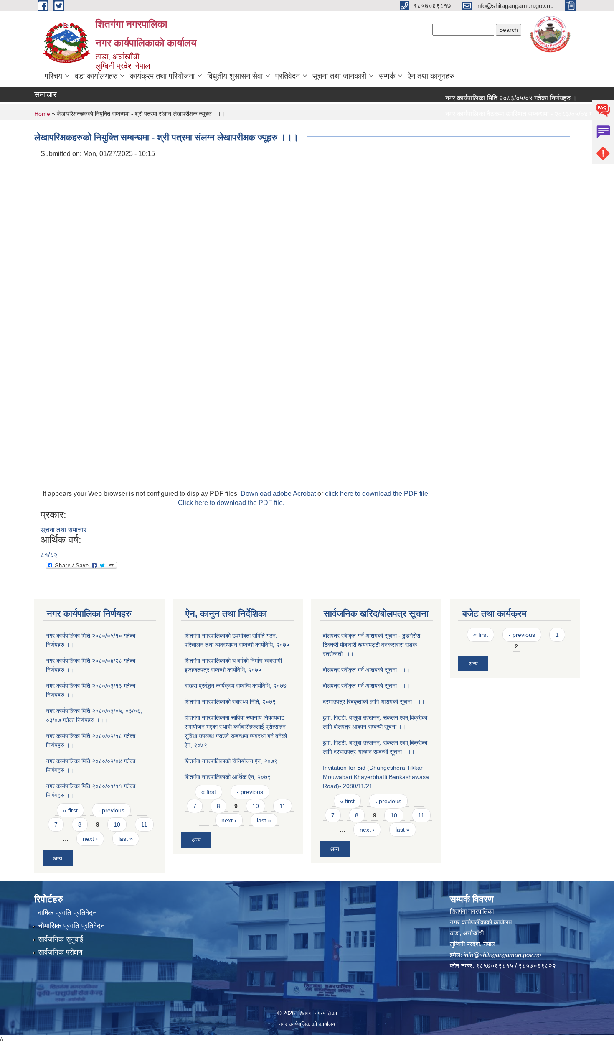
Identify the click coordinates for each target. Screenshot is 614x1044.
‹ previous (111, 810)
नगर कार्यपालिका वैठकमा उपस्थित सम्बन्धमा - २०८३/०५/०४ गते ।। (512, 113)
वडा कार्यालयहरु (96, 76)
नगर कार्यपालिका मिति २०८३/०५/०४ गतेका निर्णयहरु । (496, 98)
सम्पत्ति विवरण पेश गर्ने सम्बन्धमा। (470, 129)
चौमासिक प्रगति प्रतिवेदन (71, 926)
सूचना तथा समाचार (63, 529)
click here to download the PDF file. (377, 493)
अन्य (57, 858)
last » (126, 838)
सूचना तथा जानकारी (339, 76)
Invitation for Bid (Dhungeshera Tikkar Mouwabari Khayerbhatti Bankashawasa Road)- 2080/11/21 (376, 776)
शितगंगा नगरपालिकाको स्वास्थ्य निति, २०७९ (230, 701)
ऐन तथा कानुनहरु (431, 76)
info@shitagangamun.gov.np (502, 954)
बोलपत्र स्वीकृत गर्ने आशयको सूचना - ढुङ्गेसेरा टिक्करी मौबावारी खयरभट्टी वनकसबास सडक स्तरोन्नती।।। (371, 644)
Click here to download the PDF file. (231, 502)
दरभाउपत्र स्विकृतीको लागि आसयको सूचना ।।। (374, 701)
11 (144, 824)
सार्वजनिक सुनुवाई (60, 939)
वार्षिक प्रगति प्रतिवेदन (67, 913)
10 (117, 824)
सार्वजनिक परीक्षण (60, 952)
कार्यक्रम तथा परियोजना (162, 76)
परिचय (53, 76)
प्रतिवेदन (287, 76)
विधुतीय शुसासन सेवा (235, 76)
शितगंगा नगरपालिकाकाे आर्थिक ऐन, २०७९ (228, 776)
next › (90, 838)
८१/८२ (49, 555)
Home (42, 113)
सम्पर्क (387, 76)
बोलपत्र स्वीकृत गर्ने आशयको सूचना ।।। (366, 669)
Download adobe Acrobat (279, 493)
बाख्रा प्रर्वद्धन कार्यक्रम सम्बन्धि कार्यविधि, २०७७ (236, 685)
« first (70, 810)
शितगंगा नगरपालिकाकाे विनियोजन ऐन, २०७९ (231, 761)
